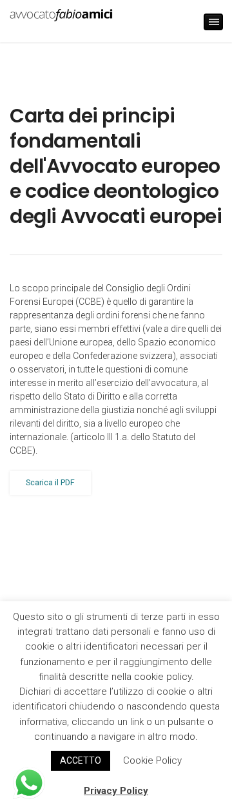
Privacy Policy (116, 791)
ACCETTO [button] (80, 760)
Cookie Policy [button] (152, 760)
